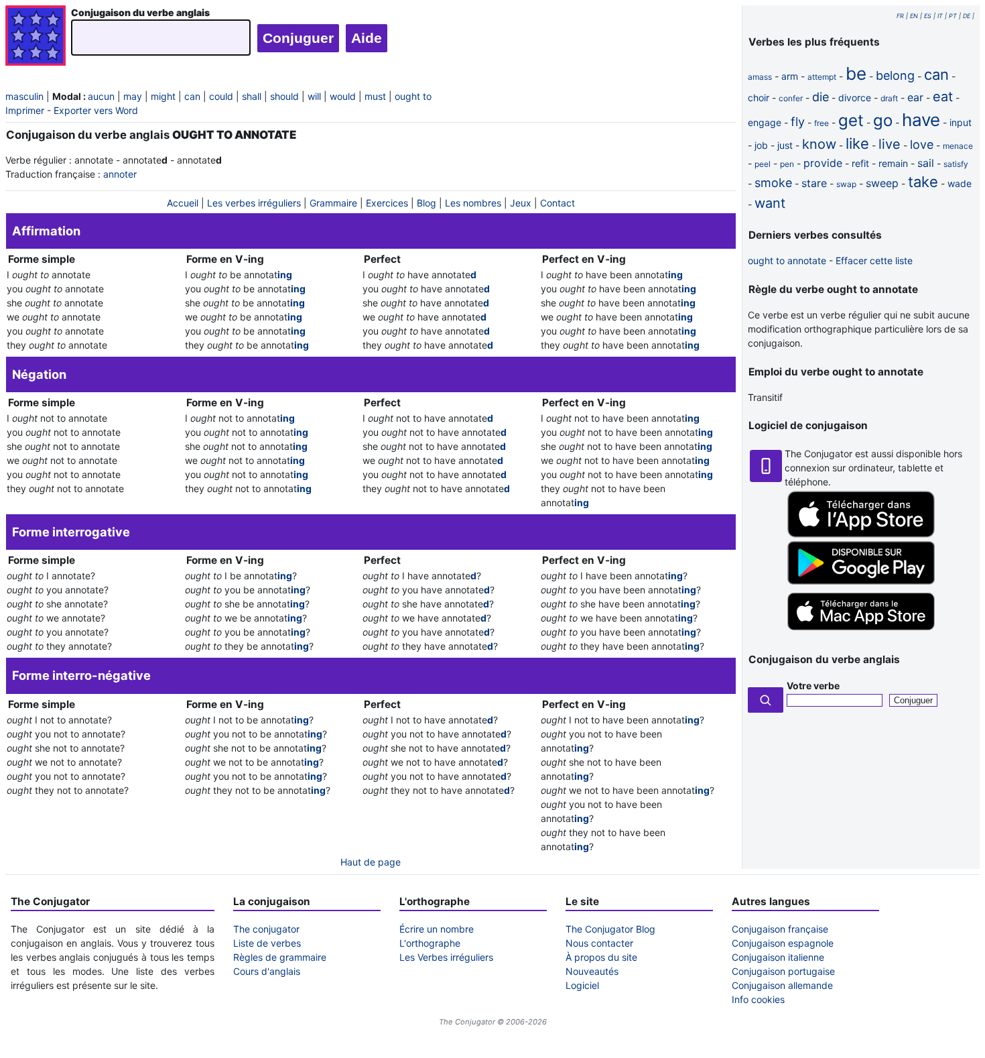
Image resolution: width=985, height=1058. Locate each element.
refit (860, 163)
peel (762, 164)
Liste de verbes (267, 943)
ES (927, 15)
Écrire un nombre (436, 929)
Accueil (182, 203)
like (857, 143)
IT (940, 15)
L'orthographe (429, 943)
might (163, 96)
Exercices (387, 203)
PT (953, 15)
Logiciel (582, 985)
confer (791, 98)
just (785, 145)
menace (958, 146)
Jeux (520, 203)
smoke (773, 183)
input (960, 122)
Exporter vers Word (96, 110)
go (883, 120)
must (375, 96)
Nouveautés (592, 971)
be (856, 73)
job (761, 145)
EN (914, 15)
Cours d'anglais (266, 971)
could (221, 96)
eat (943, 97)
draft (889, 98)
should (284, 96)
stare (814, 183)
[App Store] (861, 534)
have (921, 119)
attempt (821, 77)
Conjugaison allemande (782, 985)
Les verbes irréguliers (254, 203)
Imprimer (24, 110)
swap (846, 184)
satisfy (955, 164)
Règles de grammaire (279, 957)
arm (789, 76)
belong (895, 75)
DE (966, 15)
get (851, 120)
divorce (854, 97)
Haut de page (370, 862)
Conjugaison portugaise (783, 971)
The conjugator (266, 929)
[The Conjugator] (35, 37)
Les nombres (473, 203)
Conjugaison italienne (778, 957)
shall (251, 96)
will (314, 96)
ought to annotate (787, 260)
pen (787, 164)
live (889, 144)
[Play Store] (861, 581)
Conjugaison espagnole (783, 943)
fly (798, 122)
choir (758, 97)
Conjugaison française (780, 929)
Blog (426, 203)
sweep (882, 183)
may (132, 96)
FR (900, 15)
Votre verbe (813, 685)
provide (822, 163)
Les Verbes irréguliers (446, 957)
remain (893, 163)
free (821, 123)
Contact (557, 203)
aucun (101, 96)
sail (925, 163)
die (820, 97)
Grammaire (333, 203)
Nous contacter (599, 943)
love (921, 144)
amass (760, 77)
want (769, 203)
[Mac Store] (861, 631)
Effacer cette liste (874, 260)
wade (959, 183)
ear (915, 97)
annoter (120, 174)
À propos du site (601, 957)
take (923, 181)
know (819, 144)
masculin (24, 96)
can (192, 96)
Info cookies (758, 999)
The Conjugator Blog (610, 929)
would (343, 96)
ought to (413, 96)
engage (764, 122)
